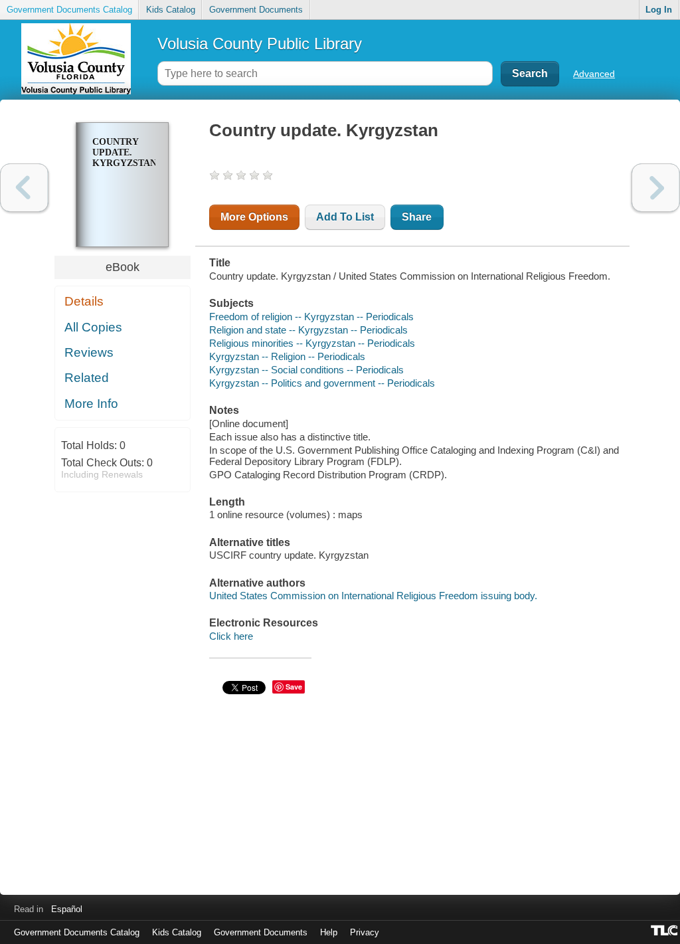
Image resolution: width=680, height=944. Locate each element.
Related (86, 378)
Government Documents (256, 10)
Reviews (89, 352)
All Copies (93, 327)
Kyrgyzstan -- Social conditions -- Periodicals (306, 369)
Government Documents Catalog (69, 10)
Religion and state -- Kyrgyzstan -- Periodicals (308, 329)
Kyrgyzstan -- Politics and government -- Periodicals (322, 383)
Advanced (594, 73)
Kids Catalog (170, 10)
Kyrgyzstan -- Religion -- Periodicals (287, 356)
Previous (24, 187)
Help (328, 932)
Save (294, 687)
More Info (91, 404)
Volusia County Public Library (259, 43)
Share (417, 217)
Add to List (345, 217)
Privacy (364, 932)
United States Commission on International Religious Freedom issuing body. (373, 595)
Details (84, 301)
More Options (254, 217)
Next (656, 187)
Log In (658, 10)
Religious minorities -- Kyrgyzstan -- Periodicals (312, 343)
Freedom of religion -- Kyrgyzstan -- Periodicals (311, 316)
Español (66, 909)
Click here (231, 636)
